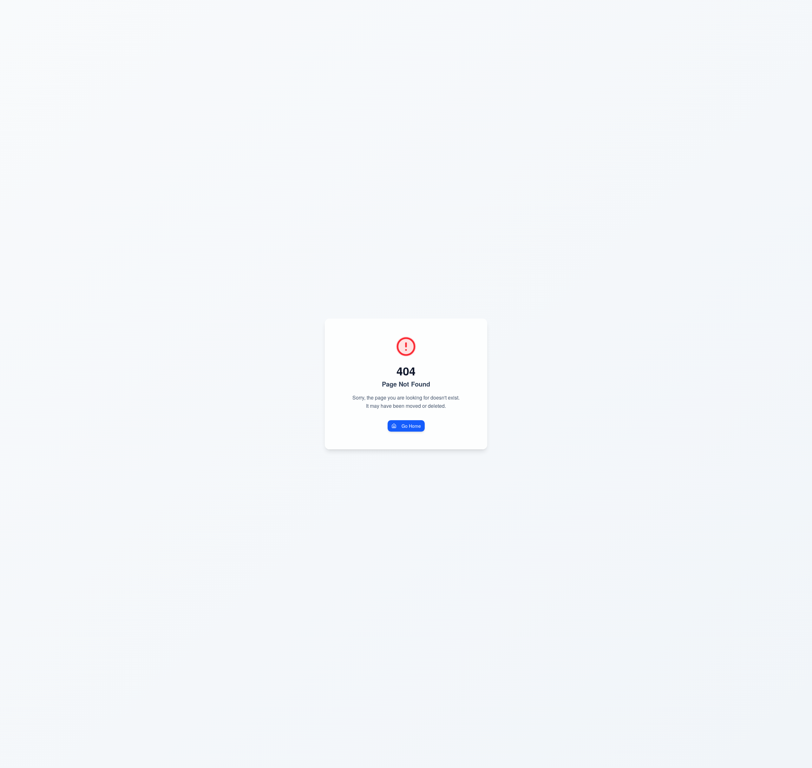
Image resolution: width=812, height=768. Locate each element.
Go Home (411, 426)
